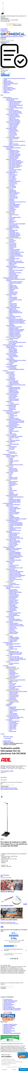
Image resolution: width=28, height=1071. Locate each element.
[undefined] (22, 940)
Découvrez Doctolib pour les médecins (12, 1008)
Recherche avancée (5, 41)
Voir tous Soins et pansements (13, 411)
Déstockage (6, 92)
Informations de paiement (9, 1030)
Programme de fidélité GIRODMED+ (12, 1033)
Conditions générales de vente (10, 1024)
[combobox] (7, 40)
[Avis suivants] (26, 950)
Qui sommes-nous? (7, 999)
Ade (2, 927)
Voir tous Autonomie (11, 666)
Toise (14, 922)
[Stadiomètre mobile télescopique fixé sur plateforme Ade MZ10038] (2, 797)
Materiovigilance (7, 1032)
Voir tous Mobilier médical (12, 98)
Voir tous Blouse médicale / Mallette (14, 346)
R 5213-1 (23, 1051)
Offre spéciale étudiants (8, 1004)
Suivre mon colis (7, 1029)
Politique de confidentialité (9, 1025)
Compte (2, 733)
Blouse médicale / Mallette (9, 88)
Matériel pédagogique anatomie (10, 83)
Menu (2, 95)
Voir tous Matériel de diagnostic (13, 147)
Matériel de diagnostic (8, 82)
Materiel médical (7, 740)
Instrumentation (6, 84)
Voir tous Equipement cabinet (13, 643)
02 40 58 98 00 (4, 28)
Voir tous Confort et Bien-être (13, 587)
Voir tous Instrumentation (12, 455)
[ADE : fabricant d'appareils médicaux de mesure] (6, 763)
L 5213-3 (13, 1047)
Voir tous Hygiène (10, 371)
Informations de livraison (9, 1028)
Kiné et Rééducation (8, 87)
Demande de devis (7, 1005)
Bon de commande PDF (8, 1007)
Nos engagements (7, 1003)
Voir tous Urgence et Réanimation (14, 548)
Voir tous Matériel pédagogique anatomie (15, 279)
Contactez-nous (4, 30)
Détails (2, 839)
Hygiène (5, 86)
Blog (2, 876)
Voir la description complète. (7, 771)
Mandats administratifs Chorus (10, 1000)
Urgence (5, 91)
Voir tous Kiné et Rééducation (13, 504)
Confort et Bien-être (7, 90)
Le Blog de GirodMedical (9, 1002)
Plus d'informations (5, 875)
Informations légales (8, 1026)
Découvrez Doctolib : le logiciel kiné (11, 1009)
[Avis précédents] (2, 950)
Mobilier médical (7, 81)
